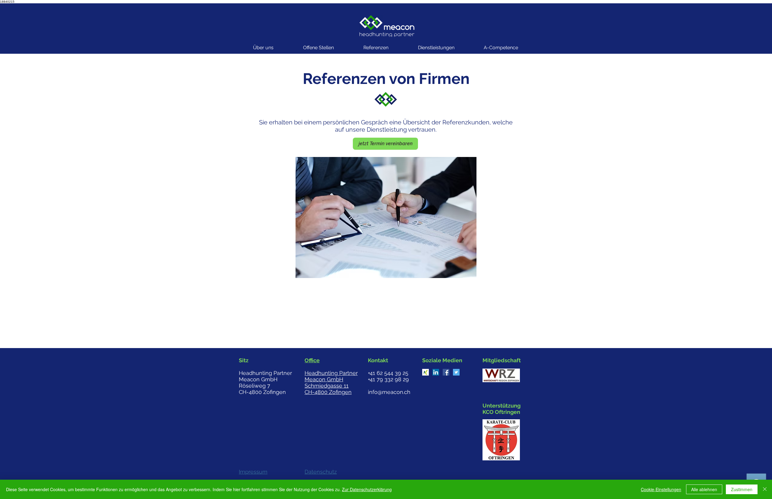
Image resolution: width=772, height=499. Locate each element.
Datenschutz (321, 472)
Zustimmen (741, 489)
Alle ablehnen (704, 489)
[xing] (425, 372)
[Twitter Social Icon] (456, 372)
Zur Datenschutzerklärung (367, 489)
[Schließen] (764, 489)
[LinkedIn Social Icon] (435, 372)
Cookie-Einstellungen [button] (661, 489)
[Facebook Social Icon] (446, 372)
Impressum (253, 472)
